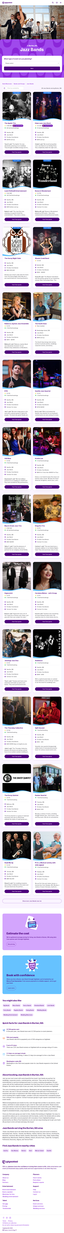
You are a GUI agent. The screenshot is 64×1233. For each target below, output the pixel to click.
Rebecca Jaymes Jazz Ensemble (16, 324)
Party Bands (7, 1010)
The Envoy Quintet (11, 795)
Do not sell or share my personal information (15, 1225)
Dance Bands (27, 1005)
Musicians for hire (8, 1194)
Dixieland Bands (39, 1005)
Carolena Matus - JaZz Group (46, 593)
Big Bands (6, 1005)
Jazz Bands (30, 83)
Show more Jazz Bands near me (32, 901)
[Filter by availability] (15, 88)
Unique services (38, 1206)
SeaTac (6, 1150)
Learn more (11, 988)
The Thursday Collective (13, 728)
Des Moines (14, 1150)
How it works (37, 1178)
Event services (38, 1204)
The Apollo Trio (10, 123)
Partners (5, 1182)
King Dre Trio (40, 526)
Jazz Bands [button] (32, 49)
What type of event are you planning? (18, 59)
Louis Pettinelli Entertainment (15, 191)
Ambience (38, 660)
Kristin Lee (39, 458)
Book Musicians (7, 83)
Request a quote (38, 1182)
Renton (24, 1150)
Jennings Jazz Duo (11, 660)
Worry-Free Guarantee (14, 981)
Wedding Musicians (26, 1015)
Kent (30, 1150)
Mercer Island (39, 1150)
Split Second (39, 728)
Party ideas (36, 1180)
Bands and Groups (19, 83)
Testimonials (6, 1208)
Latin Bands (50, 1005)
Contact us (36, 1192)
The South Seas (41, 324)
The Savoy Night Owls (12, 258)
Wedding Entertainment (11, 1015)
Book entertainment (9, 1189)
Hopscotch (8, 593)
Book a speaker (7, 1192)
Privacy (10, 1221)
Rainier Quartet (40, 795)
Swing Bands (30, 1010)
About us (5, 1178)
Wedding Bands (41, 1010)
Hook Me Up (8, 863)
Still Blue (7, 458)
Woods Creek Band (42, 258)
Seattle (49, 1150)
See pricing (11, 944)
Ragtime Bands (18, 1010)
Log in (35, 1194)
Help (34, 1189)
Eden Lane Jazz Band (43, 123)
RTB (6, 391)
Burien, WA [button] (33, 46)
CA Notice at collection (9, 1223)
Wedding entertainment (10, 1196)
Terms (4, 1221)
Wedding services (39, 1208)
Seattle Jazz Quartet (42, 391)
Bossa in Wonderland (43, 191)
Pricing (4, 1206)
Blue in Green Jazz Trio (13, 526)
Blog (3, 1180)
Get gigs (5, 1204)
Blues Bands (16, 1005)
